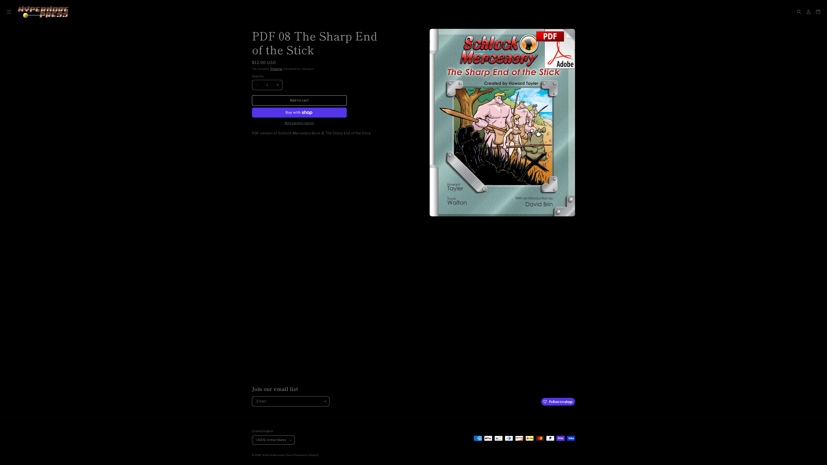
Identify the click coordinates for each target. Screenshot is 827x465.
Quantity (258, 76)
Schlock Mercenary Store (277, 455)
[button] (9, 12)
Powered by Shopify (306, 455)
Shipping (276, 68)
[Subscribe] (324, 401)
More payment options (299, 122)
